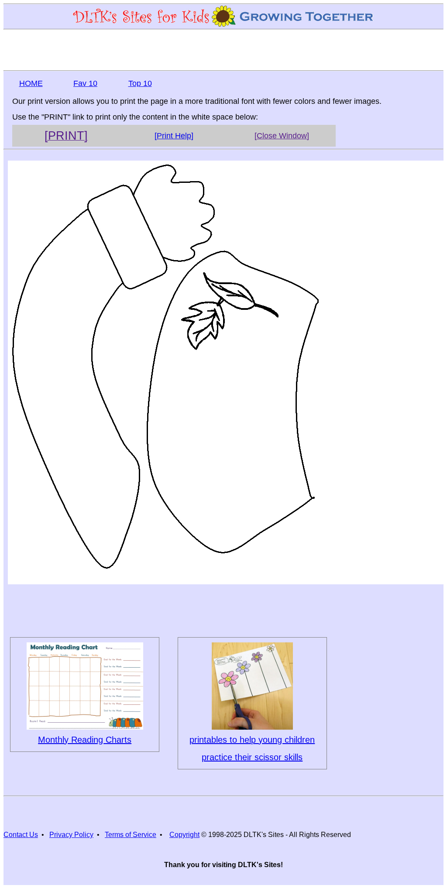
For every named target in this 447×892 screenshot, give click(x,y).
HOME (31, 83)
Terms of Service (130, 834)
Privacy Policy (71, 834)
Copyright (184, 834)
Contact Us (20, 834)
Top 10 (140, 83)
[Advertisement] (223, 49)
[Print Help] (174, 135)
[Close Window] (281, 135)
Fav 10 (85, 83)
